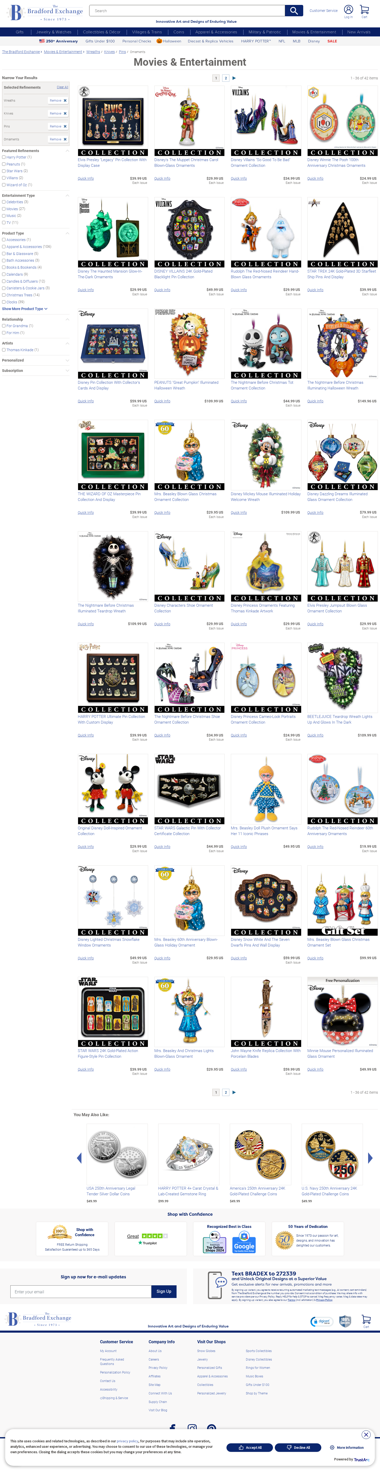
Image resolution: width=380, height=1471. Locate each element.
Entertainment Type (18, 195)
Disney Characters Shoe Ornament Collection (183, 608)
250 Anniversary (62, 41)
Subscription (12, 370)
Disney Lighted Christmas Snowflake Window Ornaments (109, 942)
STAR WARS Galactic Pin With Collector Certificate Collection (187, 830)
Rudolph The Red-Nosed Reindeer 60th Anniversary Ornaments (340, 830)
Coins (178, 32)
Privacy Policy (324, 1300)
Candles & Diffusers (22, 281)
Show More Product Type (22, 309)
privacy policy (127, 1441)
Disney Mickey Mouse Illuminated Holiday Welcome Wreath (266, 496)
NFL (282, 40)
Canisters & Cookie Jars (25, 288)
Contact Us (107, 1381)
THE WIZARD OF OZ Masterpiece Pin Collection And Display (109, 496)
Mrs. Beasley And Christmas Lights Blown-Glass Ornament (184, 1053)
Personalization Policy (115, 1372)
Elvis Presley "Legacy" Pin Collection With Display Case (112, 162)
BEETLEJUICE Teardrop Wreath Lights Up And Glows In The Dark (340, 719)
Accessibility (108, 1389)
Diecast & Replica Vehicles (211, 40)
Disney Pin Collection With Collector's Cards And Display (109, 385)
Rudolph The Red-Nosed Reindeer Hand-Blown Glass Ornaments (265, 273)
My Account (108, 1351)
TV (8, 222)
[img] (366, 1319)
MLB (296, 40)
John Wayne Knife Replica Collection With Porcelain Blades (266, 1053)
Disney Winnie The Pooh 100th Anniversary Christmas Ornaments (336, 162)
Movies (12, 208)
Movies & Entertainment (314, 32)
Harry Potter (16, 157)
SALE (332, 41)
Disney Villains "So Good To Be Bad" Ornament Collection (260, 162)
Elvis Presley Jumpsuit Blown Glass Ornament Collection (337, 608)
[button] (322, 1321)
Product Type (13, 233)
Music (11, 215)
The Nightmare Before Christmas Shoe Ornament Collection (187, 719)
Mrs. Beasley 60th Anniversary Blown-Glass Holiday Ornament (186, 942)
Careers (154, 1359)
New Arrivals (358, 32)
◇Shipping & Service (114, 1398)
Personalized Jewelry (211, 1393)
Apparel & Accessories (216, 32)
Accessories (16, 239)
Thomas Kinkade (19, 349)
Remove (55, 100)
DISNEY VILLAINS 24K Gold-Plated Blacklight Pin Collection (183, 273)
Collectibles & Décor (102, 32)
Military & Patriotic (265, 32)
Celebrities (14, 201)
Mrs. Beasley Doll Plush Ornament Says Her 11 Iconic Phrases (264, 830)
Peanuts (13, 163)
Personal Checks (137, 40)
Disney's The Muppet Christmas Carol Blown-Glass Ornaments (186, 162)
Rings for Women (258, 1367)
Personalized (13, 360)
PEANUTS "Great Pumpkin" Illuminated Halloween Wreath (186, 385)
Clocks (11, 301)
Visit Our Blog (158, 1410)
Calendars (14, 274)
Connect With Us (160, 1393)
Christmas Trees (19, 294)
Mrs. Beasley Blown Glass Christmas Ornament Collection (185, 496)
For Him (12, 332)
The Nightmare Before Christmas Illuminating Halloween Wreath (335, 385)
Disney (314, 40)
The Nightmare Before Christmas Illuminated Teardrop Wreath (106, 608)
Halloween (172, 40)
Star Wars (14, 170)
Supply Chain (158, 1402)
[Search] (294, 10)
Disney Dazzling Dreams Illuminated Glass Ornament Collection (337, 496)
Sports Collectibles (259, 1351)
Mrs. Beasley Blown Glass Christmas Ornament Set (338, 942)
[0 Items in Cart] (364, 9)
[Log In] (348, 9)
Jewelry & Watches (53, 32)
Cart (364, 16)
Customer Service (324, 10)
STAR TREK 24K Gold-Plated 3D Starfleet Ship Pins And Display (341, 273)
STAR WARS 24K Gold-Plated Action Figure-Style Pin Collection (108, 1053)
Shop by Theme (257, 1393)
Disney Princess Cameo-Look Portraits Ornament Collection (263, 719)
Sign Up (164, 1291)
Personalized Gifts (209, 1367)
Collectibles (205, 1385)
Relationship (12, 319)
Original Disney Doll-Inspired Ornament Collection (110, 830)
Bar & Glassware (19, 253)
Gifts (20, 32)
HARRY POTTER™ (256, 40)
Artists (7, 343)
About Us (155, 1351)
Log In (348, 16)
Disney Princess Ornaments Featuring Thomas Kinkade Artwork (263, 608)
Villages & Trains (147, 32)
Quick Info (86, 178)
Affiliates (155, 1376)
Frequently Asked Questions (112, 1361)
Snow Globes (206, 1351)
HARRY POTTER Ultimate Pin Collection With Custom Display (111, 719)
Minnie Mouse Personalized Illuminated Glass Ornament (340, 1053)
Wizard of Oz (16, 184)
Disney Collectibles (259, 1359)
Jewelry (202, 1359)
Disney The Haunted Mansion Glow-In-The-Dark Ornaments (110, 273)
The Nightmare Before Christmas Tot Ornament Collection (262, 385)
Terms (291, 1300)
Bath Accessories (20, 260)
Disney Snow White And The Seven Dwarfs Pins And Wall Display (260, 942)
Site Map (155, 1385)
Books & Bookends (21, 267)
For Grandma (17, 325)
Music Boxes (254, 1376)
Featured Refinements (20, 150)
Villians (12, 177)
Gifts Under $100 (100, 40)
